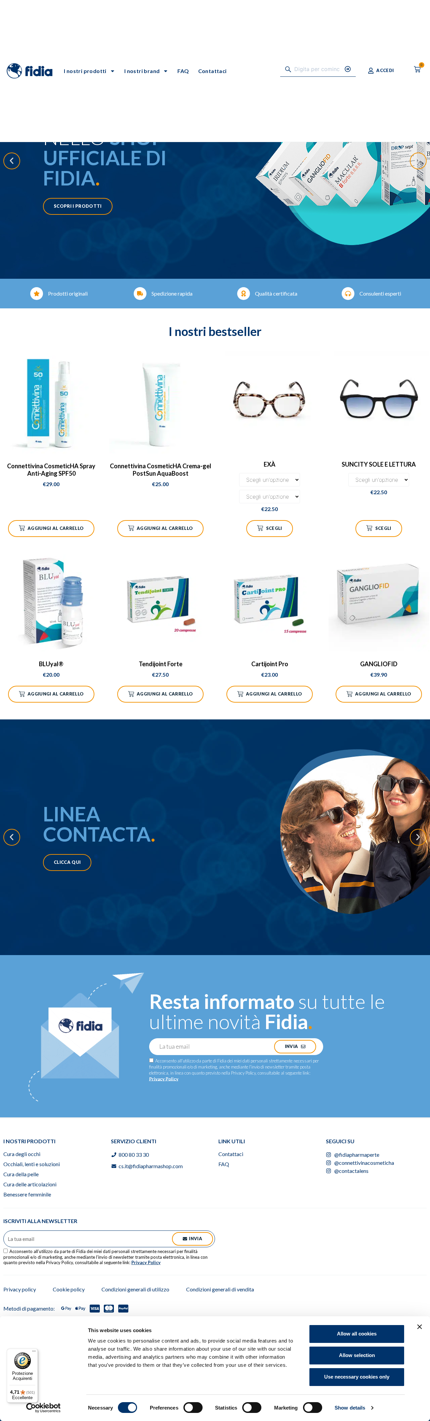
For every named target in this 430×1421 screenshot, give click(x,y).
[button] (11, 161)
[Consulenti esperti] (348, 293)
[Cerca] (350, 69)
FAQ (183, 71)
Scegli (274, 528)
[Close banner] (419, 1326)
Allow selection (357, 1355)
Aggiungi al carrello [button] (56, 528)
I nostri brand (142, 71)
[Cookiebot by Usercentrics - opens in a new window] (43, 1408)
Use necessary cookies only (356, 1377)
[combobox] (312, 69)
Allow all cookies (357, 1334)
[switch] (193, 1407)
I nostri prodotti (85, 71)
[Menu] (34, 1353)
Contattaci (212, 71)
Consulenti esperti (380, 293)
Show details (350, 1408)
